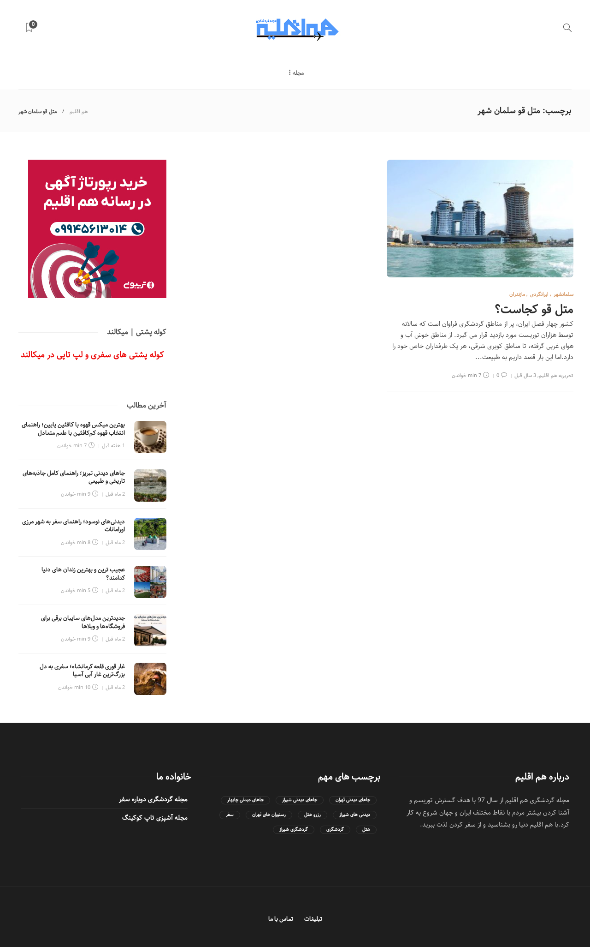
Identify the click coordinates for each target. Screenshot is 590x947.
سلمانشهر (563, 294)
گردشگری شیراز (293, 829)
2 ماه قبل (115, 494)
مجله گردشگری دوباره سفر (153, 799)
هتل (366, 829)
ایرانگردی (539, 294)
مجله (298, 73)
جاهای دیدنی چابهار (245, 800)
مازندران (517, 294)
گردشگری (335, 829)
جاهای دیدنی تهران (353, 800)
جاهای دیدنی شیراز (299, 800)
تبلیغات (313, 919)
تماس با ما (280, 919)
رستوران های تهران (269, 815)
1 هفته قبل (113, 445)
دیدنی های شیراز (354, 815)
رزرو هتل (312, 815)
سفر (230, 815)
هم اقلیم (79, 111)
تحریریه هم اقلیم (556, 375)
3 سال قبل (525, 375)
